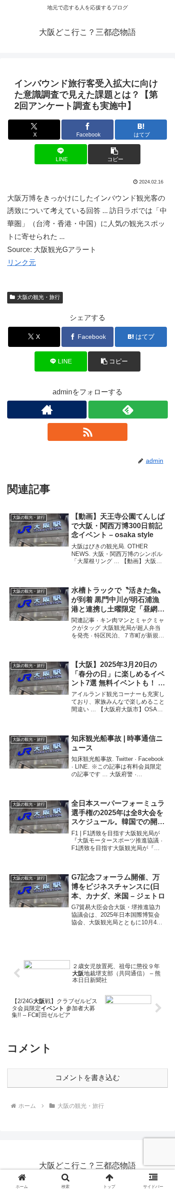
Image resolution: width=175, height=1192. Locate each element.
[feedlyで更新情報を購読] (128, 410)
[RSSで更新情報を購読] (87, 432)
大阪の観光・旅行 (38, 297)
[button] (114, 154)
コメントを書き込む (87, 1077)
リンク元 (21, 262)
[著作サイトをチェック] (47, 410)
